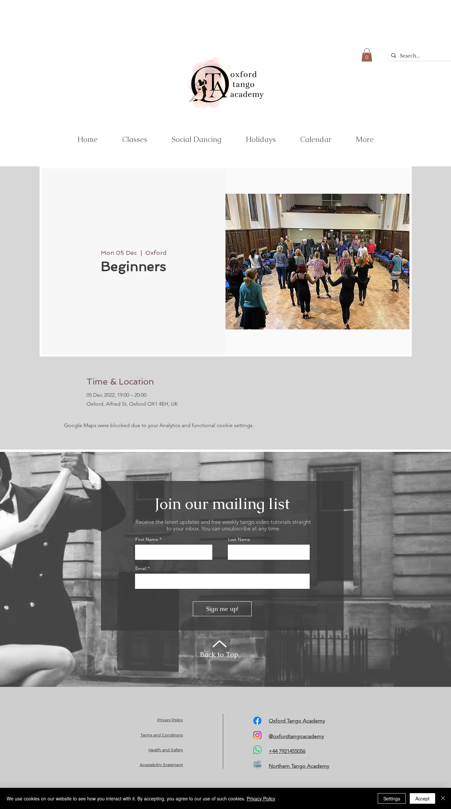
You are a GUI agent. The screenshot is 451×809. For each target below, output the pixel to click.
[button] (366, 55)
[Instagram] (257, 735)
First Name (146, 539)
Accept (422, 798)
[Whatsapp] (257, 749)
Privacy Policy (261, 798)
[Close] (443, 798)
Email (140, 568)
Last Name (239, 539)
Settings (391, 798)
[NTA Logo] (257, 764)
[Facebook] (257, 720)
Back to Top (219, 654)
